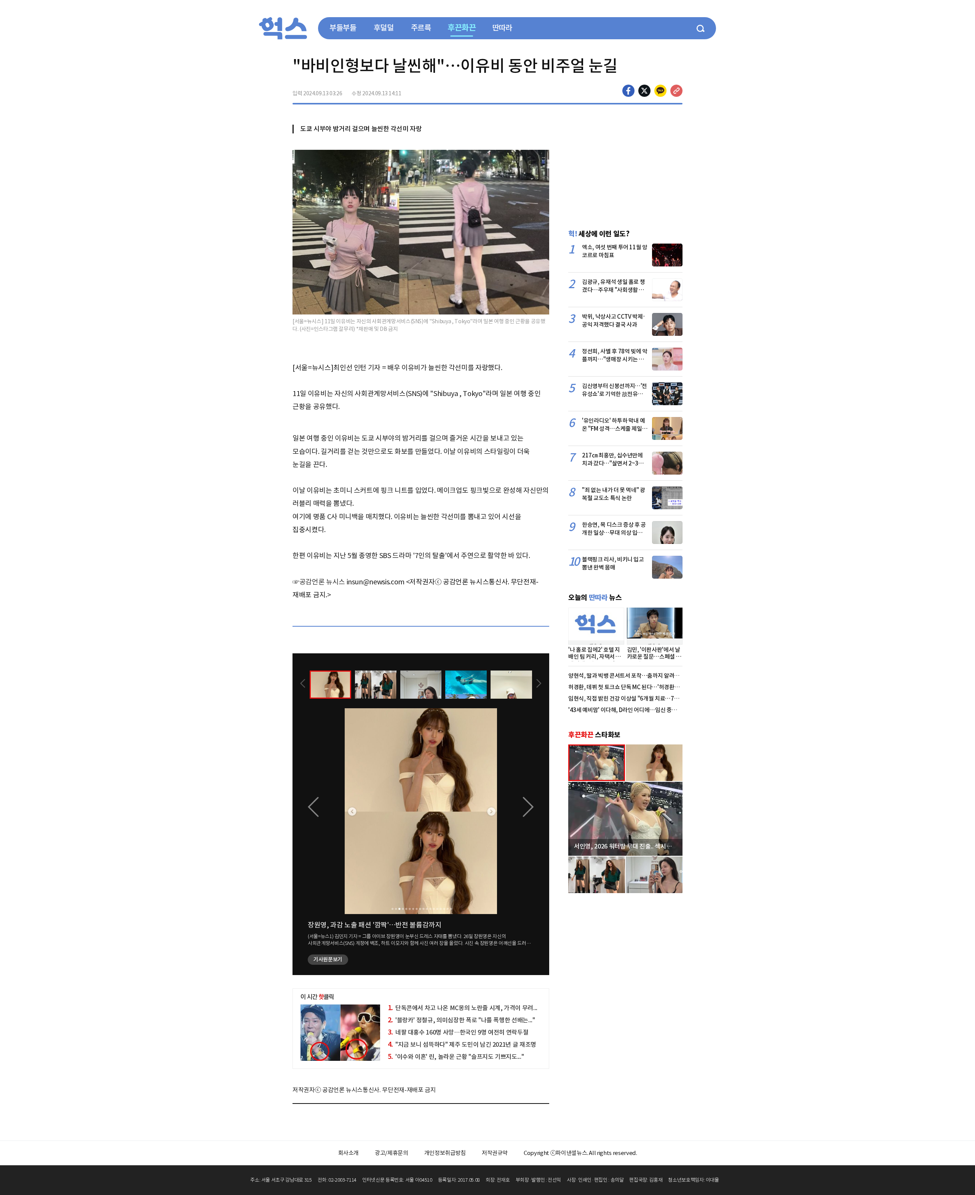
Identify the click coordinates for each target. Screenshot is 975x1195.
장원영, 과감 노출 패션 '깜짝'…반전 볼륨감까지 (374, 925)
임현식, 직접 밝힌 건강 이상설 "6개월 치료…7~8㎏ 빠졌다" (636, 698)
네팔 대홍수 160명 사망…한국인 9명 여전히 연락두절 (458, 1032)
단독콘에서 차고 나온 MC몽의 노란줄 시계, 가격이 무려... (462, 1008)
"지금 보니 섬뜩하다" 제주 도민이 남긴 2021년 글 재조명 (462, 1044)
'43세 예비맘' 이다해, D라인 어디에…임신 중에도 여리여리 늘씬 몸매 (647, 710)
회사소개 (348, 1153)
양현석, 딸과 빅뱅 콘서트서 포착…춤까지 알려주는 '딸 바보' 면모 (642, 675)
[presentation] (302, 684)
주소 (676, 91)
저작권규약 (495, 1153)
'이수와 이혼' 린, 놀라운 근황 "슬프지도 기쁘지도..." (456, 1056)
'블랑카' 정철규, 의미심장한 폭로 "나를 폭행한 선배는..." (461, 1020)
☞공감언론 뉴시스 (318, 581)
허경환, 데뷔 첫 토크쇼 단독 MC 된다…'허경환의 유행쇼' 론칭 (638, 687)
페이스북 (628, 91)
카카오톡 (660, 91)
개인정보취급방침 (445, 1153)
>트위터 (644, 91)
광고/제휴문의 (391, 1153)
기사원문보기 (327, 959)
